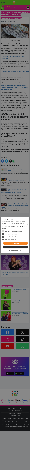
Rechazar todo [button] (15, 247)
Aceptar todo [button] (15, 243)
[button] (15, 250)
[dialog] (15, 235)
